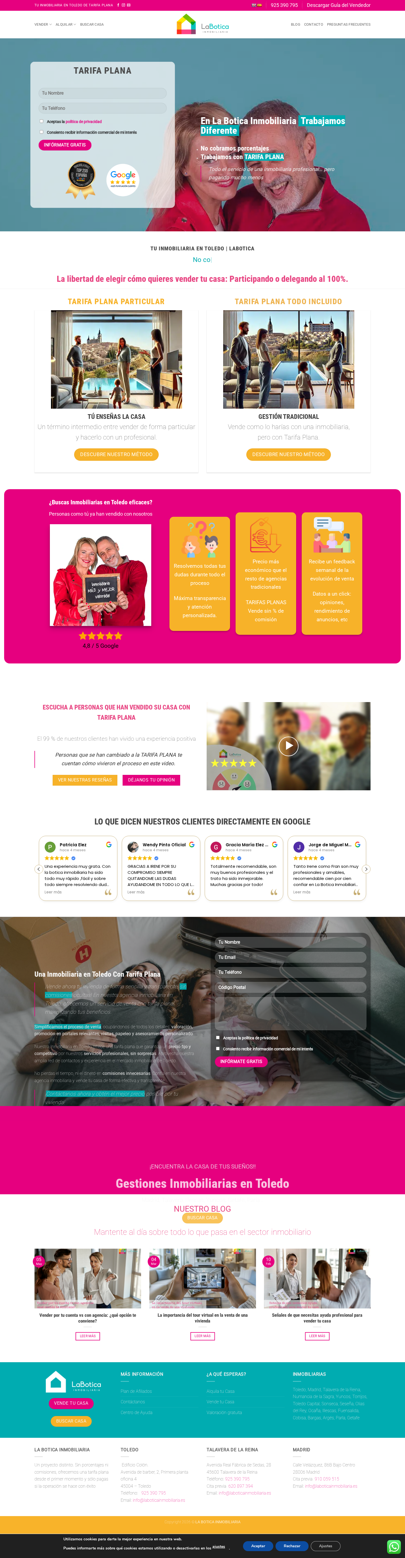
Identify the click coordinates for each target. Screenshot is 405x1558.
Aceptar (258, 1546)
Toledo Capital (306, 1403)
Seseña (346, 1403)
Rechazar (292, 1546)
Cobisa (299, 1417)
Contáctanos (133, 1401)
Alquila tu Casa (220, 1391)
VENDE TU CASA (71, 1403)
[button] (288, 746)
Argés (328, 1417)
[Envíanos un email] (128, 5)
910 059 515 (326, 1479)
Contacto (313, 24)
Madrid (314, 1389)
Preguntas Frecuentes (349, 24)
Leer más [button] (53, 892)
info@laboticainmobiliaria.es (159, 1500)
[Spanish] (259, 5)
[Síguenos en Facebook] (118, 5)
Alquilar (64, 24)
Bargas (314, 1417)
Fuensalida (348, 1410)
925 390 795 (153, 1493)
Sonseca (330, 1403)
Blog (295, 24)
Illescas (329, 1410)
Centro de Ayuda (136, 1412)
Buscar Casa (92, 24)
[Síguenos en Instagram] (123, 5)
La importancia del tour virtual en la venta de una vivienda (203, 1318)
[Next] (372, 1301)
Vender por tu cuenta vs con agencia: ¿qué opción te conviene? (87, 1318)
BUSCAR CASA (71, 1421)
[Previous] (33, 1301)
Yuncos (343, 1396)
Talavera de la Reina (341, 1389)
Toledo (299, 1389)
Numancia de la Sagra (313, 1396)
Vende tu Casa (220, 1401)
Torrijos (359, 1396)
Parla (340, 1417)
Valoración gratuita (224, 1412)
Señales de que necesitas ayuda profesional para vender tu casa (317, 1318)
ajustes (218, 1546)
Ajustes (325, 1546)
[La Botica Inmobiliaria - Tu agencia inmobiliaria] (202, 24)
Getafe (353, 1417)
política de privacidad (84, 121)
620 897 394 (240, 1486)
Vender (41, 24)
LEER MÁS (88, 1336)
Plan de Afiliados (136, 1391)
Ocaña (314, 1410)
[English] (253, 5)
